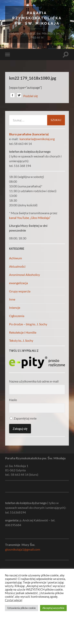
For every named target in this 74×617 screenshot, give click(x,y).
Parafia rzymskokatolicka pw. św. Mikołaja (37, 18)
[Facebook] (12, 96)
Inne (12, 299)
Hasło (13, 400)
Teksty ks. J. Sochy (21, 340)
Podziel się (30, 96)
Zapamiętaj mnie (25, 418)
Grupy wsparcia (19, 291)
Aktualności (17, 266)
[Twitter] (19, 96)
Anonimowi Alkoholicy (24, 274)
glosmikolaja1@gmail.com (22, 549)
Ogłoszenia (16, 316)
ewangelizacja (18, 283)
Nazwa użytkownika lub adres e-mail (34, 381)
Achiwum (15, 258)
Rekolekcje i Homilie (22, 332)
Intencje (14, 307)
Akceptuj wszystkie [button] (53, 608)
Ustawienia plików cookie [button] (21, 608)
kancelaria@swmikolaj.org (37, 139)
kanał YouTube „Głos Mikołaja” (30, 218)
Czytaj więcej (13, 600)
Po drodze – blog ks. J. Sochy (28, 324)
